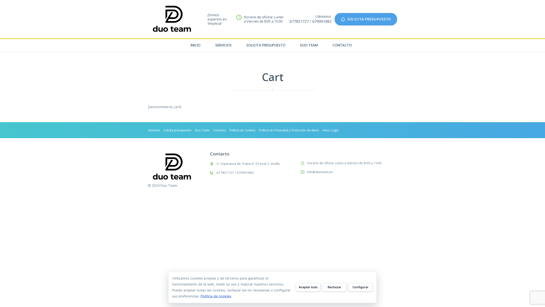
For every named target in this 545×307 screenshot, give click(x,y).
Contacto (342, 45)
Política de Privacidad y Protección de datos (289, 130)
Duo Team (309, 45)
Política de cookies (216, 296)
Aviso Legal (330, 130)
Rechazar (334, 287)
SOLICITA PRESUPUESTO (369, 19)
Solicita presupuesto (265, 45)
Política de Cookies (242, 130)
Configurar (361, 287)
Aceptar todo (308, 287)
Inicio (196, 45)
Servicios (223, 45)
